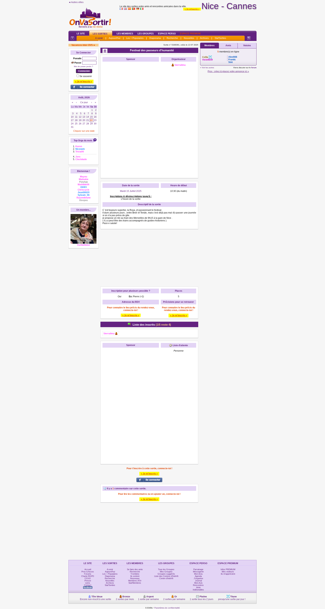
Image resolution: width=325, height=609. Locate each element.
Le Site (81, 33)
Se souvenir (86, 76)
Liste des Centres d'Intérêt (166, 576)
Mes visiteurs (228, 571)
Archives (204, 38)
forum (254, 68)
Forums (87, 574)
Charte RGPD (87, 576)
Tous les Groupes (166, 569)
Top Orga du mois (83, 140)
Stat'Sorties (220, 38)
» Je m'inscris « (192, 9)
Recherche (172, 38)
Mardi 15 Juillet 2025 (130, 191)
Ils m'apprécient (228, 574)
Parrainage (198, 569)
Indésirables (198, 590)
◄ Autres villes (76, 2)
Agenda (198, 576)
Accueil (87, 569)
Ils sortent (134, 576)
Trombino (135, 574)
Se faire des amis (135, 569)
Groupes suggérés (166, 574)
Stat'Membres (134, 583)
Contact (87, 585)
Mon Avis (198, 583)
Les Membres (125, 33)
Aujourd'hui (114, 38)
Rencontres (198, 585)
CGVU (88, 578)
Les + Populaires (135, 38)
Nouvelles (189, 38)
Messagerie (198, 571)
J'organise (198, 578)
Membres (209, 45)
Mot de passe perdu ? (83, 66)
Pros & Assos (87, 571)
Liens (87, 583)
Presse (87, 580)
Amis (228, 45)
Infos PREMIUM (228, 569)
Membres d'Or (134, 580)
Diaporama (155, 38)
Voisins (247, 45)
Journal (198, 580)
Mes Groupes (166, 571)
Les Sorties (100, 34)
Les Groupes (145, 33)
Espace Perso (167, 33)
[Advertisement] (188, 19)
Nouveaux (135, 578)
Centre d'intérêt (166, 578)
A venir (99, 38)
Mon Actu (198, 574)
